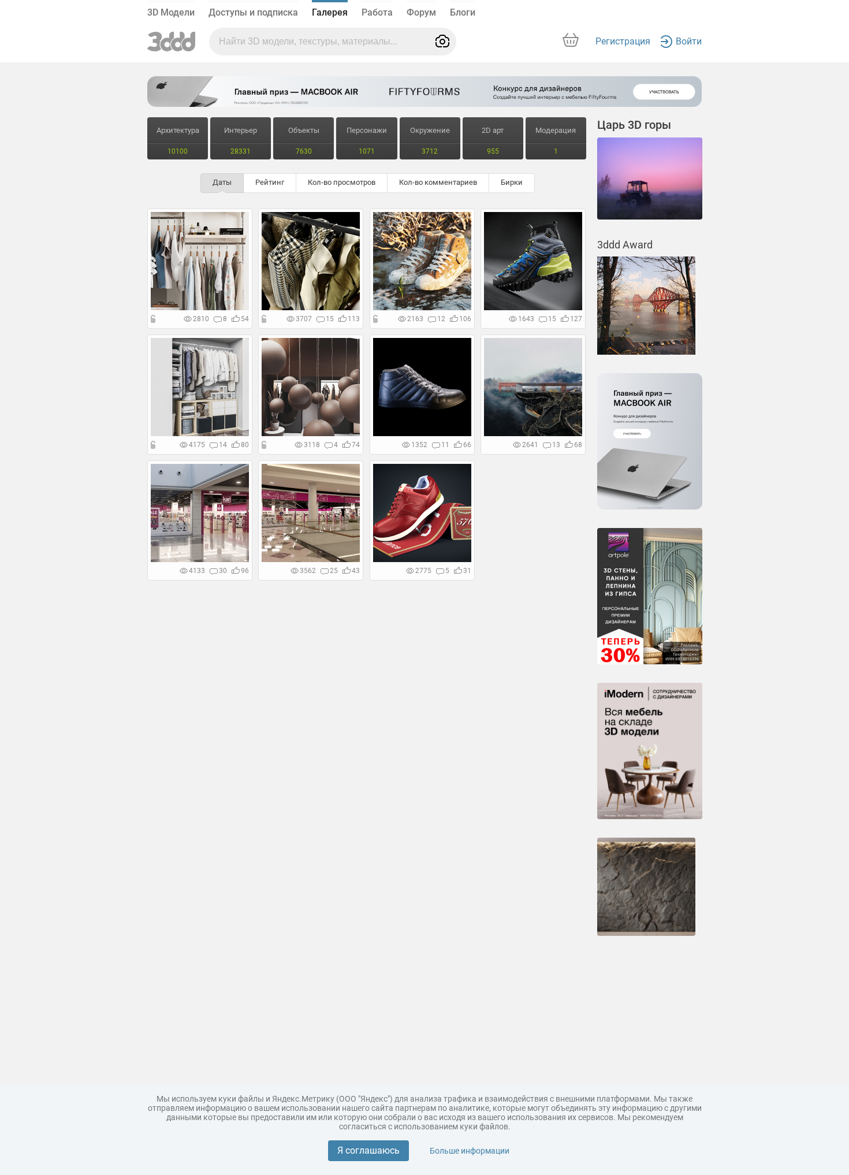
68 (578, 445)
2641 (530, 445)
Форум (421, 12)
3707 (304, 319)
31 (467, 571)
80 (245, 445)
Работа (377, 12)
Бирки (512, 182)
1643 (526, 319)
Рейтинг (269, 182)
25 (334, 571)
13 (556, 445)
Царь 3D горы (634, 125)
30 (223, 571)
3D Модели (171, 12)
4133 (197, 571)
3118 (312, 445)
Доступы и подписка (253, 12)
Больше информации (469, 1150)
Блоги (462, 12)
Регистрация (622, 41)
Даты (222, 182)
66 (467, 445)
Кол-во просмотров (341, 182)
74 (356, 445)
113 (354, 319)
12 (441, 319)
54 (245, 319)
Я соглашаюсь (368, 1150)
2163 (415, 319)
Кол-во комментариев (438, 182)
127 (576, 319)
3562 (308, 571)
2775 (423, 571)
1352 (419, 445)
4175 (197, 445)
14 (223, 445)
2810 (201, 319)
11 (445, 445)
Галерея (330, 12)
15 (330, 319)
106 (465, 319)
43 (356, 571)
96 (245, 571)
